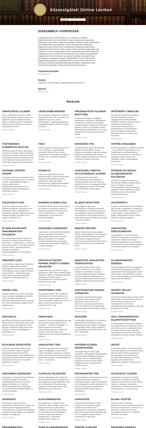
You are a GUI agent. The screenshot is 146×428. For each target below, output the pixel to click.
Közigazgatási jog (44, 74)
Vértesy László (43, 92)
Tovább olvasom (8, 129)
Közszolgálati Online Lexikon (81, 10)
